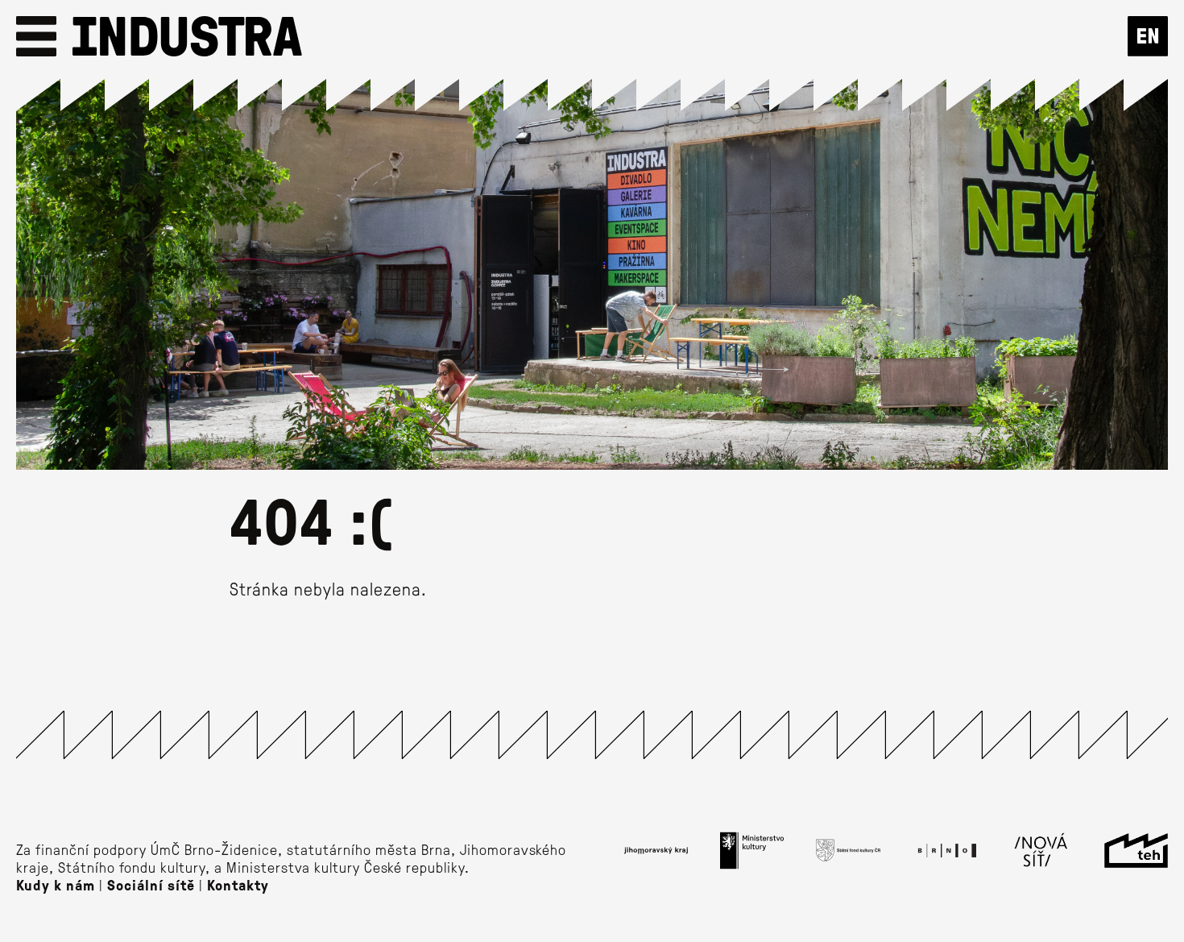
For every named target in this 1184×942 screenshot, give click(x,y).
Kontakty (238, 884)
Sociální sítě (151, 884)
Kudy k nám (55, 884)
